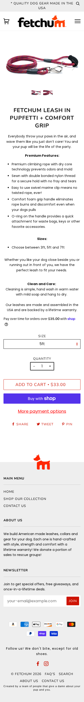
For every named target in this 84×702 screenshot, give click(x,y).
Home (9, 491)
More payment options (42, 411)
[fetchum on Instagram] (46, 664)
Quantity (42, 358)
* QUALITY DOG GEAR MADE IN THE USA (42, 5)
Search (66, 674)
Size (42, 336)
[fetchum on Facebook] (37, 664)
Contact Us (15, 506)
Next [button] (71, 64)
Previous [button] (11, 64)
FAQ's (50, 674)
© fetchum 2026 (26, 674)
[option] (42, 64)
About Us (29, 681)
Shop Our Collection (25, 499)
